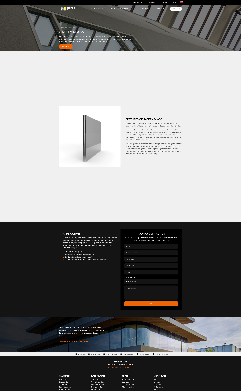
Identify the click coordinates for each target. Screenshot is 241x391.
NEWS (165, 2)
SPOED (112, 8)
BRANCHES (152, 2)
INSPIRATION (146, 8)
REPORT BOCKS (161, 8)
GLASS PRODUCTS (97, 8)
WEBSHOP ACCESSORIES (128, 8)
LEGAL (174, 2)
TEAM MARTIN (137, 2)
